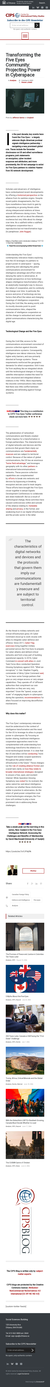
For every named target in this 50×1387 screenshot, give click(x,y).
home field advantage (16, 463)
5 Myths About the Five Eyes (17, 996)
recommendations (32, 697)
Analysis (13, 80)
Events (18, 1042)
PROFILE (33, 871)
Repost (18, 1000)
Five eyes (37, 900)
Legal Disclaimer (23, 1374)
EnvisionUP (40, 1382)
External (19, 1084)
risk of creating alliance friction (26, 766)
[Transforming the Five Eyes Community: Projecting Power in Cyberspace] (25, 101)
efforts (11, 478)
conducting (32, 754)
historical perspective (27, 195)
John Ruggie (24, 231)
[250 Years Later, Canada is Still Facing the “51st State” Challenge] (25, 1018)
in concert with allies (24, 661)
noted (22, 781)
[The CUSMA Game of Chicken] (25, 1145)
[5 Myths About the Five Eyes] (25, 979)
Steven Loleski (26, 82)
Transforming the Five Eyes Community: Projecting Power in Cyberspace (23, 65)
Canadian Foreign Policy (20, 894)
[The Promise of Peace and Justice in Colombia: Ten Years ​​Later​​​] (25, 937)
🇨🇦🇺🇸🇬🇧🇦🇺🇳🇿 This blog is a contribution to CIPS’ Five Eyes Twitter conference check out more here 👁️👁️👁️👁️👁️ (25, 414)
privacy (20, 509)
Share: (9, 883)
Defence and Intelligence (21, 900)
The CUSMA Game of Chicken (18, 1163)
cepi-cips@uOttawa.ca (20, 1336)
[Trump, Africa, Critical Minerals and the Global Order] (25, 1061)
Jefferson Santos (18, 118)
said (41, 673)
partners (31, 466)
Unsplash (30, 118)
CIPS (13, 960)
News (18, 1166)
